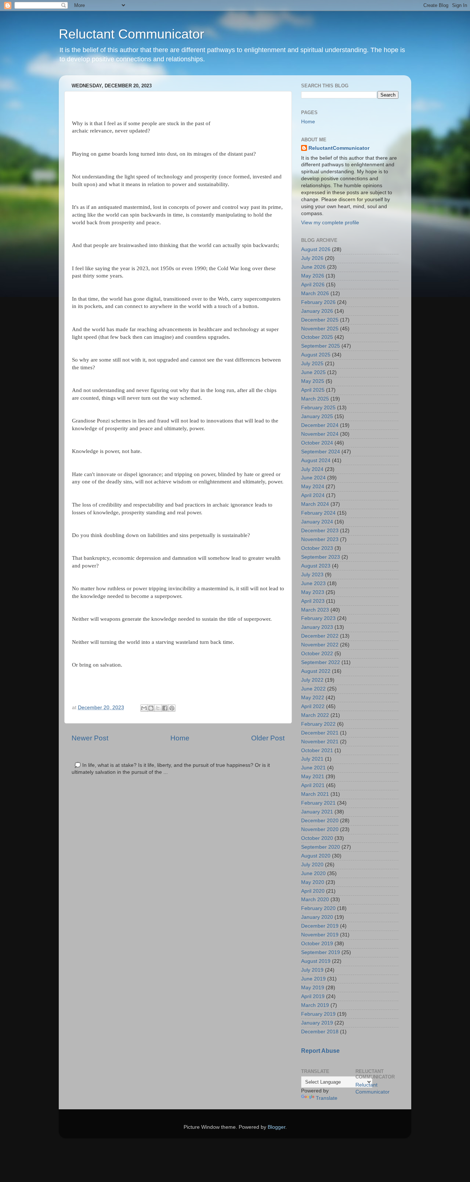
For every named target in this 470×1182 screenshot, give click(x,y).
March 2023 (315, 610)
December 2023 (320, 530)
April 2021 (313, 785)
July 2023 (312, 574)
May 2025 (312, 381)
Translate (326, 1098)
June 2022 (313, 689)
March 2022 (315, 715)
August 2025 (315, 355)
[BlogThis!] (151, 708)
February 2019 (318, 1014)
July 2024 (312, 469)
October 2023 (317, 548)
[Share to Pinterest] (172, 708)
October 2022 (317, 653)
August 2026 (315, 249)
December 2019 (320, 926)
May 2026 (312, 276)
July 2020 (312, 864)
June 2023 (313, 583)
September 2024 (320, 451)
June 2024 (313, 478)
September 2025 (320, 346)
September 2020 (320, 847)
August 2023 (315, 566)
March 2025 (315, 399)
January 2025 (317, 416)
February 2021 (318, 803)
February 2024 (318, 513)
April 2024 (313, 495)
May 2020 (312, 882)
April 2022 (313, 706)
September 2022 (320, 662)
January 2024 (317, 522)
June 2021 (313, 768)
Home (179, 738)
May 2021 (312, 776)
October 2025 (317, 337)
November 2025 (320, 328)
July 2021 (312, 759)
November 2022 (320, 645)
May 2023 (312, 592)
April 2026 (313, 284)
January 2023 (317, 627)
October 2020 (317, 838)
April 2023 (313, 601)
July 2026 (312, 258)
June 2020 (313, 873)
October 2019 (317, 943)
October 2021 (317, 750)
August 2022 (315, 671)
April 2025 (313, 390)
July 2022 (312, 680)
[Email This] (144, 708)
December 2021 (320, 733)
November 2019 (320, 935)
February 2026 (318, 302)
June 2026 (313, 267)
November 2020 (320, 829)
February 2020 (318, 908)
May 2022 (312, 697)
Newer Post (90, 738)
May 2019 (312, 987)
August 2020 (315, 856)
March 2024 (315, 504)
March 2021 (315, 794)
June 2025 (313, 372)
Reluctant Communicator (131, 33)
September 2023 (320, 557)
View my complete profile (330, 222)
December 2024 (320, 425)
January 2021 (317, 812)
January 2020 (317, 917)
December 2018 (320, 1031)
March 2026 (315, 293)
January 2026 (317, 311)
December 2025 (320, 320)
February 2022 (318, 724)
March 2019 (315, 1005)
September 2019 (320, 952)
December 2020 (320, 820)
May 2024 (312, 486)
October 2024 (317, 443)
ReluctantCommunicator (338, 148)
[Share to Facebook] (165, 708)
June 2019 (313, 979)
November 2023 (320, 539)
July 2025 (312, 363)
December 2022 (320, 636)
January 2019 (317, 1023)
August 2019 (315, 961)
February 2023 (318, 618)
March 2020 (315, 899)
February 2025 (318, 407)
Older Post (268, 738)
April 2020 (313, 891)
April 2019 (313, 996)
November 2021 (320, 741)
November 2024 (320, 434)
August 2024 (315, 460)
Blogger (276, 1127)
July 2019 (312, 970)
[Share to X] (158, 708)
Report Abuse (320, 1051)
